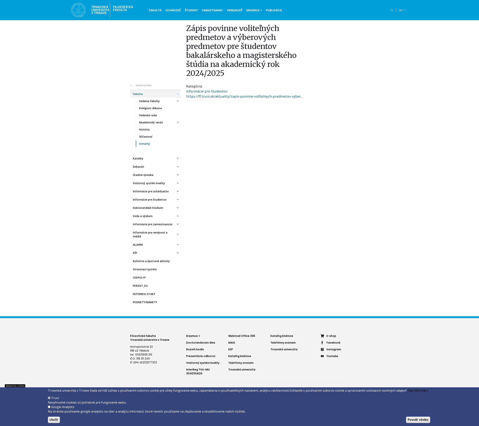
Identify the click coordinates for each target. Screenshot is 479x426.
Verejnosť (234, 10)
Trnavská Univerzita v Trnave (99, 10)
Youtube (332, 356)
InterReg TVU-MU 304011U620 (198, 371)
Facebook (333, 343)
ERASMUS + (254, 10)
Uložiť (54, 419)
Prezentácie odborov (200, 356)
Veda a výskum (142, 216)
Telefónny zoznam (241, 363)
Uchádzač (173, 10)
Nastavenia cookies (15, 385)
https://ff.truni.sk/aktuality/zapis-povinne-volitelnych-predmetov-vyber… (244, 96)
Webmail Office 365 (241, 336)
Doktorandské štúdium (148, 208)
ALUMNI (138, 244)
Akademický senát (151, 122)
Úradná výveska (143, 175)
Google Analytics (62, 407)
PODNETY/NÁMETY (145, 302)
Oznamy (144, 143)
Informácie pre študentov (150, 199)
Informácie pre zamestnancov (152, 224)
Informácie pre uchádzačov (151, 191)
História (144, 129)
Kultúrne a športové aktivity (151, 261)
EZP (230, 349)
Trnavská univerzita (241, 369)
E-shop (331, 336)
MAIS (231, 343)
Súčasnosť (145, 136)
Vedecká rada (148, 115)
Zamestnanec (212, 10)
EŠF (135, 253)
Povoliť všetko (418, 419)
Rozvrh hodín (195, 349)
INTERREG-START (144, 294)
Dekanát (138, 166)
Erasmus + (193, 336)
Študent (191, 10)
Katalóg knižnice (239, 356)
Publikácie (274, 10)
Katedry (138, 158)
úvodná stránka (144, 85)
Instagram (334, 349)
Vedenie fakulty (149, 101)
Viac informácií (418, 390)
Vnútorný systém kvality (149, 183)
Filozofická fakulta (123, 8)
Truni (55, 398)
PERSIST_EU (140, 285)
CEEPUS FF (139, 277)
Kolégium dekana (150, 108)
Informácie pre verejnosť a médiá (150, 234)
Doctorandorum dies (200, 343)
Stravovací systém (145, 269)
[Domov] (78, 10)
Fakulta (155, 10)
